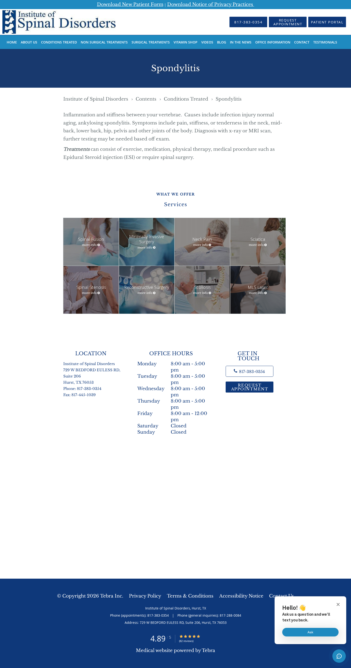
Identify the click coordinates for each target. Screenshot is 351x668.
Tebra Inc (111, 596)
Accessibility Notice (241, 596)
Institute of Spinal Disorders (96, 99)
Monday (171, 364)
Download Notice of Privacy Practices (210, 4)
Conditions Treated (186, 99)
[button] (288, 21)
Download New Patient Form (130, 4)
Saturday (161, 426)
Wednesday (173, 389)
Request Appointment (249, 387)
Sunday (161, 432)
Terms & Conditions (190, 596)
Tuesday (171, 376)
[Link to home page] (52, 22)
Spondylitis (229, 99)
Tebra (208, 650)
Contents (147, 99)
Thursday (171, 401)
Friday (172, 414)
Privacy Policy (145, 596)
